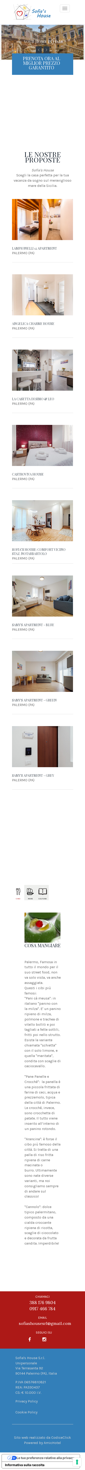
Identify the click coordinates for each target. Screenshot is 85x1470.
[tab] (18, 892)
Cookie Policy (26, 1412)
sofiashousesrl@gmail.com (45, 1323)
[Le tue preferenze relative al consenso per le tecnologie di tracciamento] (77, 1462)
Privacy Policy (26, 1401)
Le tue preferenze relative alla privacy (45, 1458)
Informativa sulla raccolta (24, 1465)
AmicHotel (52, 1443)
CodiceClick (61, 1437)
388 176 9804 (42, 1302)
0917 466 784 (42, 1308)
